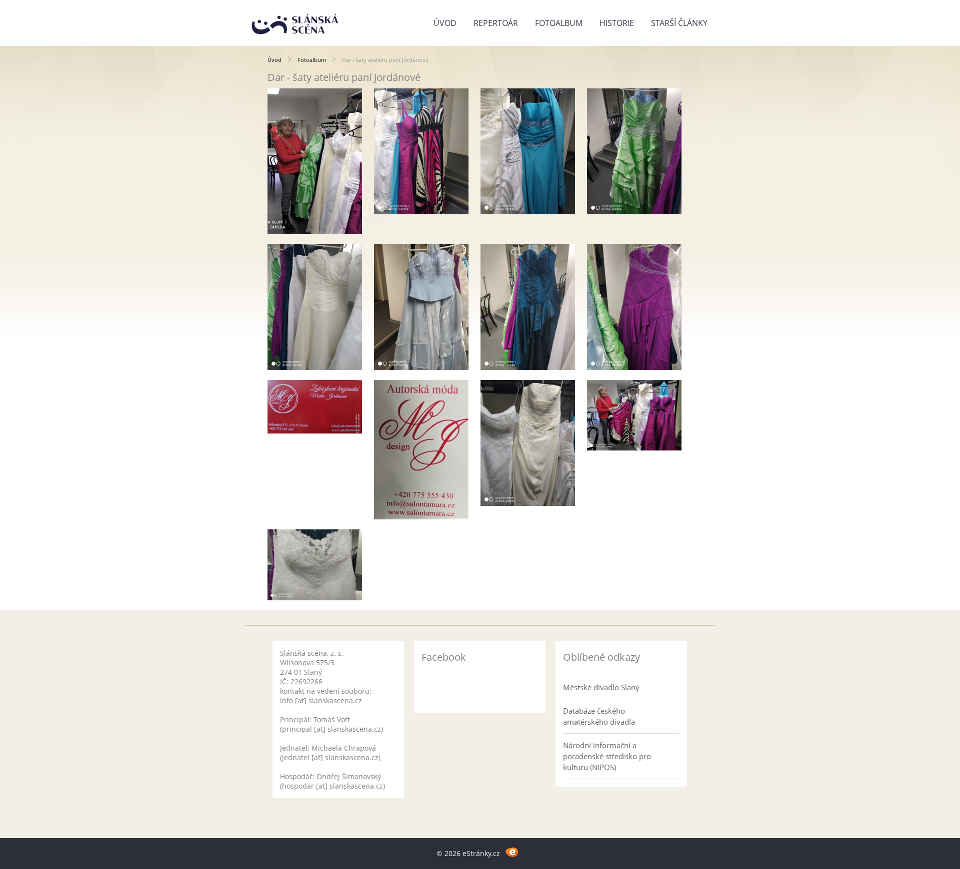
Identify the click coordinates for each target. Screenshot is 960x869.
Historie (617, 22)
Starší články (679, 22)
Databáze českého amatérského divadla (599, 716)
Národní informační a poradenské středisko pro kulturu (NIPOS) (607, 756)
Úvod (445, 22)
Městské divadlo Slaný (601, 687)
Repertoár (496, 22)
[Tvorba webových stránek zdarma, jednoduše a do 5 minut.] (511, 852)
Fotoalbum (558, 22)
